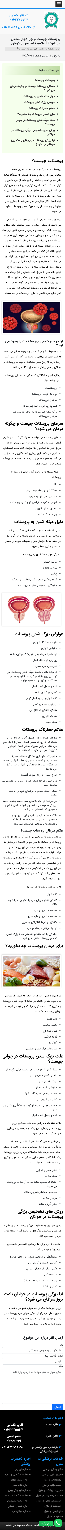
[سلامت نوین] (51, 20)
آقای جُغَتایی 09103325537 (18, 17)
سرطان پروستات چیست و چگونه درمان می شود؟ (32, 88)
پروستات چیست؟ (45, 80)
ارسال (57, 1407)
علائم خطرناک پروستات (41, 108)
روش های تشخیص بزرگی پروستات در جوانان (33, 132)
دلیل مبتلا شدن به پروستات (39, 96)
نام (61, 1345)
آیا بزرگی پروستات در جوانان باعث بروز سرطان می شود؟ (33, 142)
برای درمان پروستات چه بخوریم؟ (36, 114)
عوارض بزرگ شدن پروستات (39, 102)
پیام (61, 1367)
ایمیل (60, 1356)
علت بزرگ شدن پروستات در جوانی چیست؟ (35, 122)
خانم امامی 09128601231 (16, 27)
